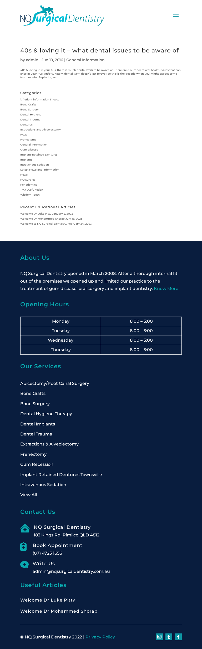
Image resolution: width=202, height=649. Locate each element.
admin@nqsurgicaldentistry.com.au (71, 571)
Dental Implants (37, 424)
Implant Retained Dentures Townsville (61, 474)
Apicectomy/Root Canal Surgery (54, 383)
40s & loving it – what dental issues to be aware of (99, 50)
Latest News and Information (39, 169)
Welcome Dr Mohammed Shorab (42, 218)
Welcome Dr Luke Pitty (35, 213)
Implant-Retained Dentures (38, 154)
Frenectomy (28, 139)
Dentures (26, 124)
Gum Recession (36, 464)
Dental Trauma (30, 119)
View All (28, 494)
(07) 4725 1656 (47, 553)
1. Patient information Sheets (39, 99)
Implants (26, 159)
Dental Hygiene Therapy (46, 413)
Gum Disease (29, 149)
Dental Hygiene (30, 114)
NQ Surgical (28, 179)
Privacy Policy (100, 637)
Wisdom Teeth (30, 194)
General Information (85, 59)
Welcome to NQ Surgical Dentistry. (43, 223)
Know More (166, 288)
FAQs (23, 134)
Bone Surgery (29, 109)
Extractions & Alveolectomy (49, 444)
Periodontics (28, 184)
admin (32, 59)
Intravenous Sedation (34, 164)
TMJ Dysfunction (31, 189)
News (24, 174)
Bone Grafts (28, 104)
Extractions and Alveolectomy (40, 129)
